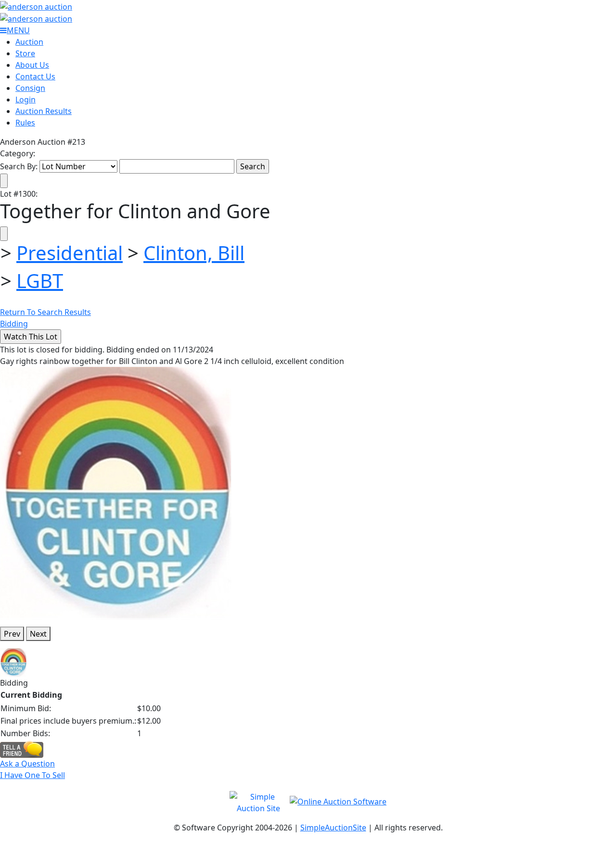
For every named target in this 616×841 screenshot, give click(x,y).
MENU (18, 30)
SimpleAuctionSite (333, 827)
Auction (29, 42)
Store (25, 53)
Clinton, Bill (193, 252)
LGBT (39, 280)
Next (38, 633)
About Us (32, 65)
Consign (30, 88)
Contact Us (35, 76)
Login (25, 99)
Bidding (14, 323)
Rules (25, 122)
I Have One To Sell (32, 775)
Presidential (69, 252)
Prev (12, 633)
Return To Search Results (45, 312)
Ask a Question (27, 763)
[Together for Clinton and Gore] (115, 492)
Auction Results (43, 111)
